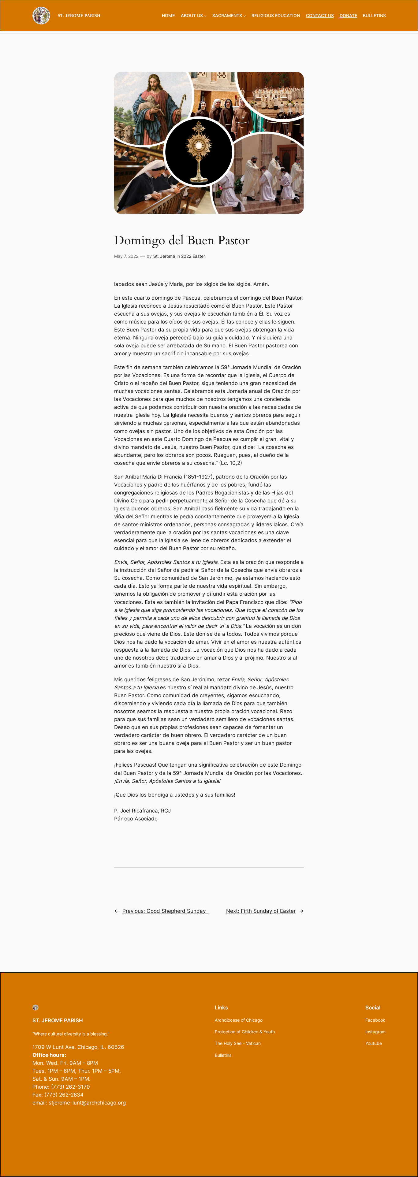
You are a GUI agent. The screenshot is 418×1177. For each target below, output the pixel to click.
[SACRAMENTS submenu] (244, 15)
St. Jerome (164, 256)
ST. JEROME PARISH (79, 15)
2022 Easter (193, 256)
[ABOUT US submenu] (205, 15)
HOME (168, 15)
